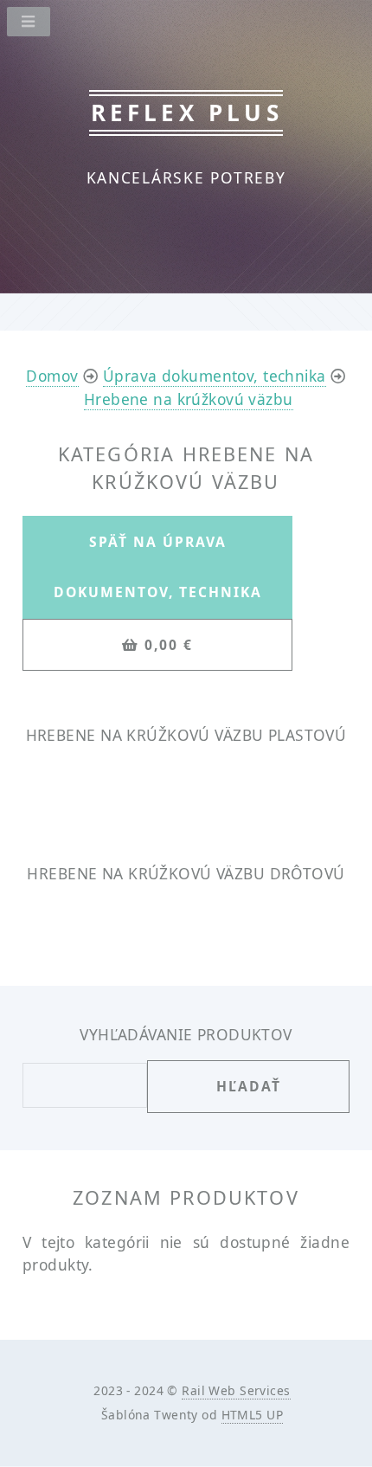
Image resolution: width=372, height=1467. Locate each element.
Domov (52, 375)
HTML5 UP (252, 1414)
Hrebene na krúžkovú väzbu (188, 399)
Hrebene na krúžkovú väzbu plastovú (186, 734)
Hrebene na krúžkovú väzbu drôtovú (185, 873)
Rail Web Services (236, 1390)
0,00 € (168, 644)
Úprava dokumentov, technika (214, 375)
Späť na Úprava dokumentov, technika (158, 567)
